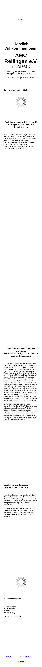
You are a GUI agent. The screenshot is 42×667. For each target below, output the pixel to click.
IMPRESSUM (21, 662)
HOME (21, 19)
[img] (21, 11)
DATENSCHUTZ (26, 656)
